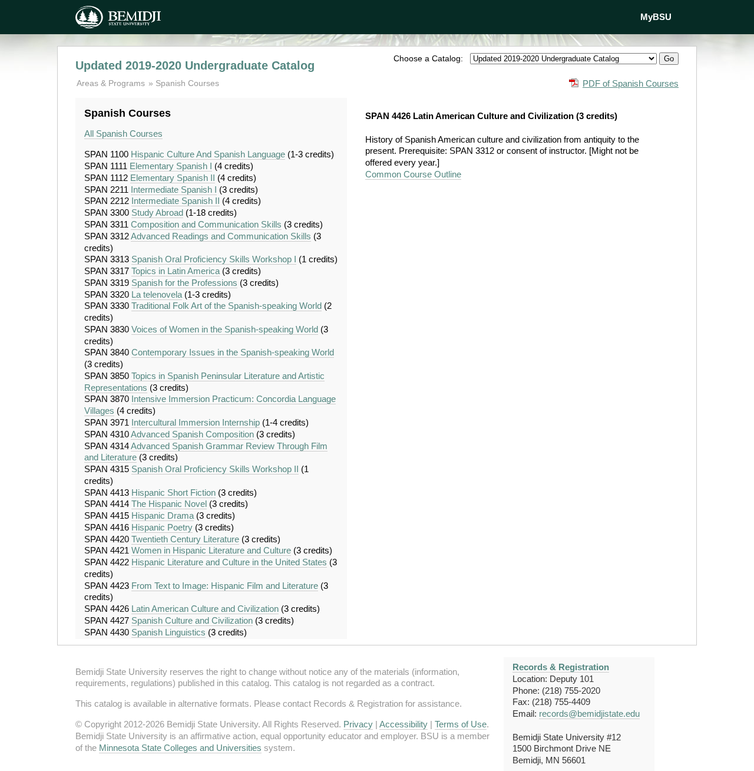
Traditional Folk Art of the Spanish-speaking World (226, 306)
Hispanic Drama (162, 515)
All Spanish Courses (123, 133)
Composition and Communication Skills (206, 224)
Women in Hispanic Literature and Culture (211, 550)
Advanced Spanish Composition (192, 434)
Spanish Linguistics (168, 632)
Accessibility (403, 724)
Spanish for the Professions (184, 283)
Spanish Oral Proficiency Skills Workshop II (215, 469)
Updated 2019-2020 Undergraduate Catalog (195, 65)
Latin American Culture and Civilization (205, 609)
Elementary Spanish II (172, 178)
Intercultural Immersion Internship (195, 422)
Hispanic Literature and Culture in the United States (229, 562)
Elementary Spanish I (171, 166)
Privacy (358, 724)
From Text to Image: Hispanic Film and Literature (224, 586)
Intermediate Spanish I (174, 189)
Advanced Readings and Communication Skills (221, 236)
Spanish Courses (187, 83)
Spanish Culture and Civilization (192, 620)
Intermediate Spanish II (175, 201)
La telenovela (156, 294)
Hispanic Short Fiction (173, 492)
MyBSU (656, 17)
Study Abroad (157, 212)
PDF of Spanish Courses (631, 83)
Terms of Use (461, 724)
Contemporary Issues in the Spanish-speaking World (232, 352)
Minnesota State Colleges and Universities (180, 748)
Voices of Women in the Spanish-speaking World (224, 329)
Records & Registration (560, 667)
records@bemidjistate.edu (589, 714)
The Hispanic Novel (169, 504)
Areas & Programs (112, 83)
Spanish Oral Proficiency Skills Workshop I (213, 259)
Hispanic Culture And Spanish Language (208, 154)
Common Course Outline (413, 174)
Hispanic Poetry (162, 527)
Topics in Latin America (175, 271)
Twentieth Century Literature (185, 539)
